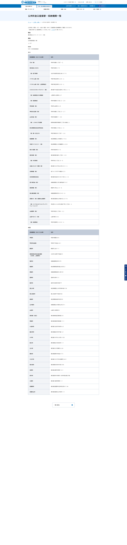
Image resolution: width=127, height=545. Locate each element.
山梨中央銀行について (71, 6)
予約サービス (79, 9)
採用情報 (92, 6)
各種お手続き (46, 9)
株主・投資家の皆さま (83, 6)
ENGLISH (80, 2)
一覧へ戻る (57, 405)
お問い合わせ (89, 2)
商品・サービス (28, 9)
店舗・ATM (63, 9)
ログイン (103, 6)
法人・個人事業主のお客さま (44, 6)
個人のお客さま (29, 6)
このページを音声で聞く (69, 2)
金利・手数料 (96, 9)
